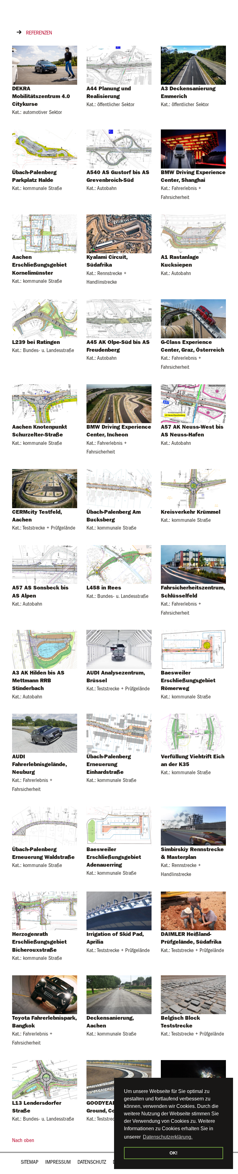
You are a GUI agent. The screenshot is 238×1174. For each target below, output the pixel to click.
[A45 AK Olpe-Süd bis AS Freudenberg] (119, 318)
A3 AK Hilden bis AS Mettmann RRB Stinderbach (38, 680)
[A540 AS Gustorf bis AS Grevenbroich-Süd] (119, 148)
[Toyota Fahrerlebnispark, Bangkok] (44, 994)
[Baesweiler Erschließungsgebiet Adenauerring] (119, 825)
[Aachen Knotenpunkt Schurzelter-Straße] (44, 403)
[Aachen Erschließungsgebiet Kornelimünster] (44, 233)
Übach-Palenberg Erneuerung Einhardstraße (108, 764)
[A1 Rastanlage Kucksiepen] (193, 233)
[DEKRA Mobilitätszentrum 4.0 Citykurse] (44, 64)
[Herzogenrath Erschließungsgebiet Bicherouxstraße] (44, 910)
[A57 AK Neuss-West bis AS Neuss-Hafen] (193, 403)
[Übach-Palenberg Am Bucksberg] (119, 488)
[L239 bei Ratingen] (44, 318)
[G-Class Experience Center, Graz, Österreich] (193, 318)
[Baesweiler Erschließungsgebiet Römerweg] (193, 649)
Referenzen (39, 32)
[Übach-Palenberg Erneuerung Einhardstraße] (119, 733)
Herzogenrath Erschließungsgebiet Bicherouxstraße (39, 942)
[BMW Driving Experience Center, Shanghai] (193, 148)
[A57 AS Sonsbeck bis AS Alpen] (44, 564)
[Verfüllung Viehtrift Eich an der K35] (193, 733)
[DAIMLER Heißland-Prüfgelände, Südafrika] (193, 910)
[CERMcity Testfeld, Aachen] (44, 488)
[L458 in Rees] (119, 564)
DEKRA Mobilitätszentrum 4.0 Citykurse (41, 96)
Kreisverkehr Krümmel (190, 511)
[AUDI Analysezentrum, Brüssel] (119, 649)
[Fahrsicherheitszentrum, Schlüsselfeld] (193, 564)
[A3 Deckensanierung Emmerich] (193, 64)
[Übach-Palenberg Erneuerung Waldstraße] (44, 825)
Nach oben (23, 1140)
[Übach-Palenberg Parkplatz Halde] (44, 148)
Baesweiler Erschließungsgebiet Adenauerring (113, 857)
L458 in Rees (103, 587)
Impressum (58, 1162)
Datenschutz (91, 1162)
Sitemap (29, 1162)
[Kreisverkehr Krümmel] (193, 488)
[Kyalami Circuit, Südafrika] (119, 233)
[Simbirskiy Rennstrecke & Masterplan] (193, 825)
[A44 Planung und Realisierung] (119, 64)
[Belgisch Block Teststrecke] (193, 994)
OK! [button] (174, 1152)
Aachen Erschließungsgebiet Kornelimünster (39, 265)
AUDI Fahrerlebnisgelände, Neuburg (39, 764)
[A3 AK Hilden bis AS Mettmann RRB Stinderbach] (44, 649)
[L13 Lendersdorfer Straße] (44, 1079)
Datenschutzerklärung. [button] (167, 1137)
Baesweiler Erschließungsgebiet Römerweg (188, 680)
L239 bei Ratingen (36, 342)
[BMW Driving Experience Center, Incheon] (119, 403)
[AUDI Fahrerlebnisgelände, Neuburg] (44, 733)
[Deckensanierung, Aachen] (119, 994)
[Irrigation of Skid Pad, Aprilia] (119, 910)
